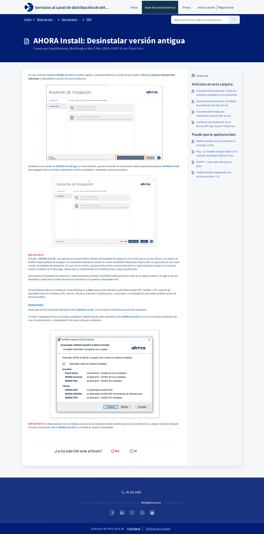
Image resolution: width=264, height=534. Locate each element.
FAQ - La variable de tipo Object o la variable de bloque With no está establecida (216, 154)
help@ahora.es (151, 502)
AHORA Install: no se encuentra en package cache (215, 143)
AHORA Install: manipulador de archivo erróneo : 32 (213, 174)
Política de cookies (158, 529)
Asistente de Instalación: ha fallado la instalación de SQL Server (216, 103)
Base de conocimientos (160, 7)
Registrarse (226, 7)
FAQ (89, 19)
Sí (135, 451)
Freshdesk (133, 529)
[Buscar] (234, 19)
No (117, 451)
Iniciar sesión (206, 7)
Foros (186, 7)
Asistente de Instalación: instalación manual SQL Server (213, 113)
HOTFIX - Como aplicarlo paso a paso (214, 164)
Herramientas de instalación (80, 19)
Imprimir (202, 76)
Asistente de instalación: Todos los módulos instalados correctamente (216, 93)
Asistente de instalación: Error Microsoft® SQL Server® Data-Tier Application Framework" (215, 124)
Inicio (134, 7)
